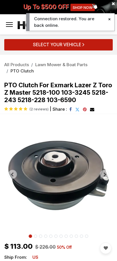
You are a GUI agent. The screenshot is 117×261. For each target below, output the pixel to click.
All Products (16, 64)
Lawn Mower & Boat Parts (61, 64)
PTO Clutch (22, 71)
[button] (12, 174)
